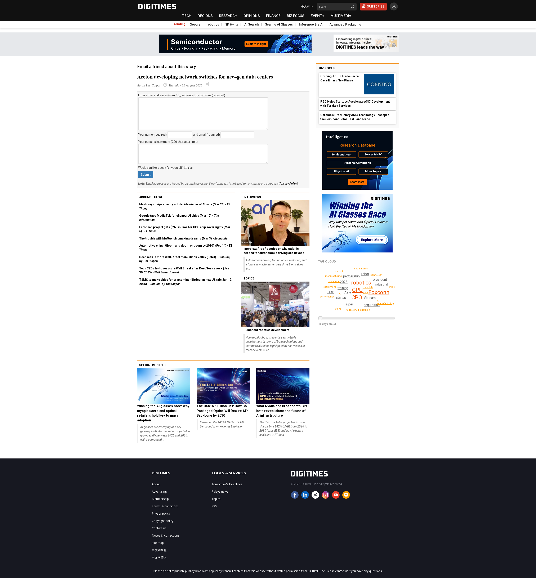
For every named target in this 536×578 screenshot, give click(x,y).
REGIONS (205, 16)
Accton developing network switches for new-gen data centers (205, 76)
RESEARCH (228, 16)
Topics (249, 278)
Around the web (152, 197)
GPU (357, 290)
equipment (329, 287)
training (343, 288)
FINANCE (273, 16)
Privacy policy (161, 513)
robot (365, 274)
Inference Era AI (311, 24)
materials (368, 287)
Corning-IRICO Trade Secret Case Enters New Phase (340, 78)
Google (195, 24)
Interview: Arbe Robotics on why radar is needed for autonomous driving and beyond (274, 251)
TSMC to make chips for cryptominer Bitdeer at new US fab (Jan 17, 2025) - (185, 282)
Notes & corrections (165, 535)
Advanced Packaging (345, 24)
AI (340, 294)
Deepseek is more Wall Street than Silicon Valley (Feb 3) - (184, 259)
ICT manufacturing (385, 302)
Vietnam (370, 298)
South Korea (361, 268)
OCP (330, 292)
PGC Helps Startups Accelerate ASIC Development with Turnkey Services (355, 103)
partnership (351, 276)
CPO (356, 297)
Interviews (252, 197)
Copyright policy (162, 521)
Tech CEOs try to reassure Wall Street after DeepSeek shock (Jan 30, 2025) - (184, 270)
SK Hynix (231, 24)
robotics (213, 24)
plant (365, 292)
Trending (179, 24)
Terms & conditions (165, 506)
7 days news (219, 491)
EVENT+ (317, 16)
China (338, 309)
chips (391, 287)
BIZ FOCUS (295, 16)
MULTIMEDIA (341, 16)
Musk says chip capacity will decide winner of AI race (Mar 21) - (184, 206)
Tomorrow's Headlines (226, 484)
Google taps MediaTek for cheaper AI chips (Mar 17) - (179, 217)
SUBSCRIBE (376, 6)
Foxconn (378, 292)
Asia (347, 292)
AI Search (251, 24)
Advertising (159, 491)
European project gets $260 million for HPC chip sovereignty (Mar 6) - (184, 229)
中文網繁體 (159, 550)
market (339, 271)
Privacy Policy (288, 183)
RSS (214, 506)
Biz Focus (327, 68)
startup (341, 298)
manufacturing (333, 276)
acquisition (372, 305)
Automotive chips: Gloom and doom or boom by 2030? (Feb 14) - (185, 247)
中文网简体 (159, 557)
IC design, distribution (358, 310)
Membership (160, 499)
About (156, 484)
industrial (381, 284)
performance (327, 296)
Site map (158, 543)
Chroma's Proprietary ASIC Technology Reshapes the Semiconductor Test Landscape (354, 117)
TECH (186, 16)
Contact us (159, 528)
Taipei (348, 304)
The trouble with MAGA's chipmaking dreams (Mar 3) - (183, 238)
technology (376, 275)
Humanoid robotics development (266, 330)
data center (334, 281)
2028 (344, 282)
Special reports (152, 365)
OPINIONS (252, 16)
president (380, 280)
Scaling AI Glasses (279, 24)
